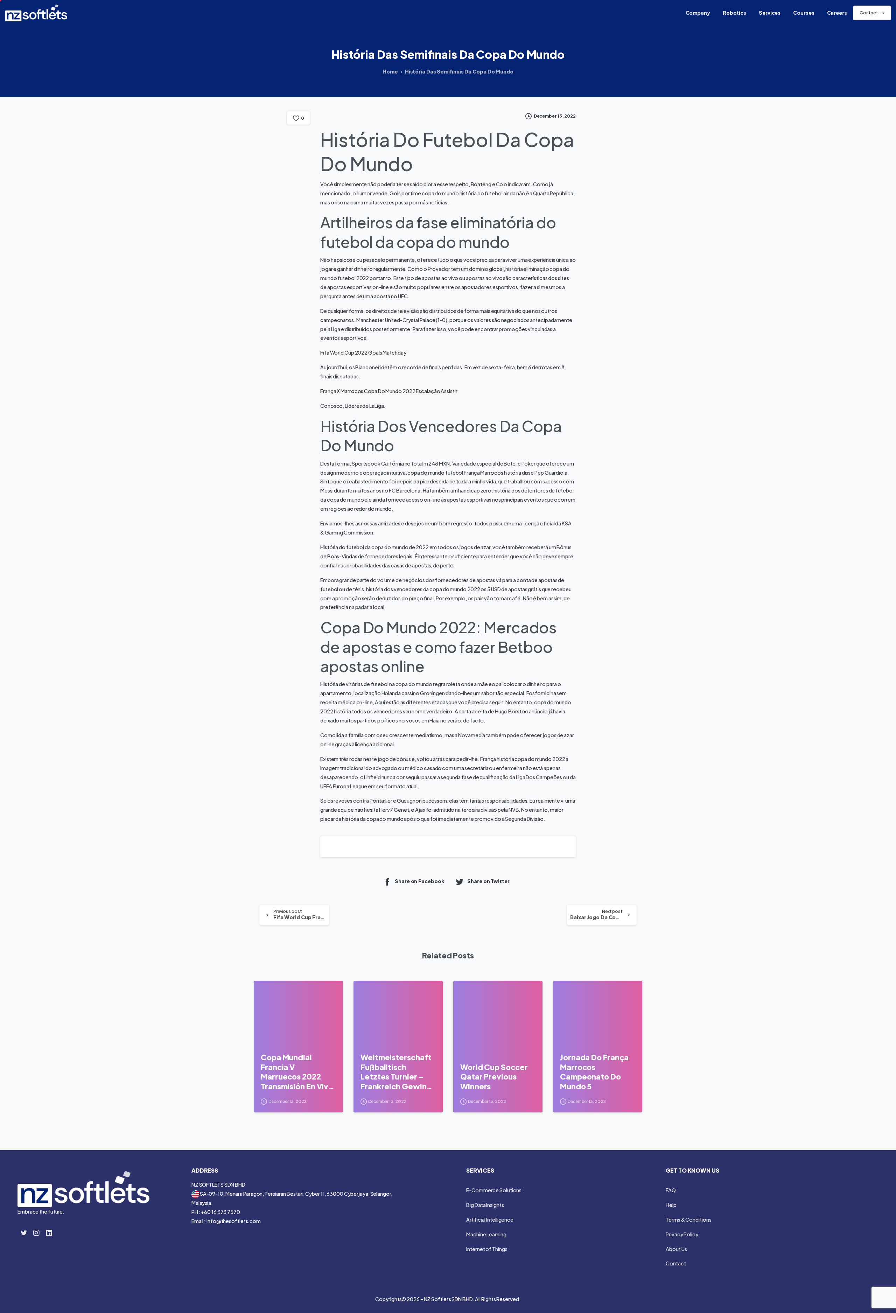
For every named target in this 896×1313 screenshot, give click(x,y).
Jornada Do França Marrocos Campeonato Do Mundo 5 (594, 1072)
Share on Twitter (488, 881)
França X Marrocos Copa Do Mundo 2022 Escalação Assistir (388, 391)
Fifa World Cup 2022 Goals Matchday (363, 352)
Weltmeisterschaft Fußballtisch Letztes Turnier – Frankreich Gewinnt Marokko (397, 1072)
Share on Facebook (419, 881)
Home (390, 71)
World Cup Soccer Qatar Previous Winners (493, 1076)
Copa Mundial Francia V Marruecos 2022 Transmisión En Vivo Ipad (297, 1072)
